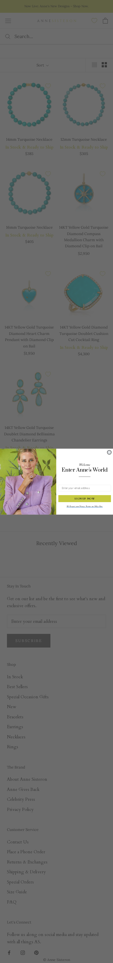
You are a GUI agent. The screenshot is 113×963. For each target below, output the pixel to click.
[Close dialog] (109, 452)
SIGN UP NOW (84, 498)
